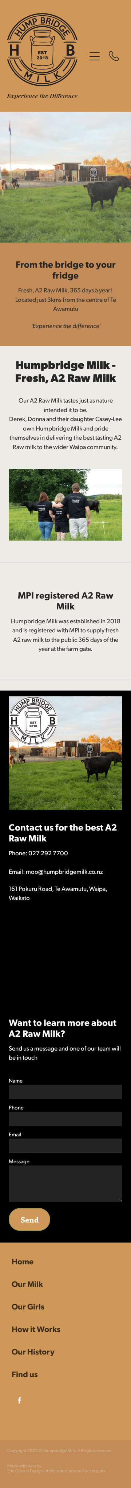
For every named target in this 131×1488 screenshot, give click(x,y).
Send (29, 1219)
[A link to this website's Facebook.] (19, 1400)
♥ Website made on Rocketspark (76, 1470)
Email (15, 1134)
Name (16, 1080)
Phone (16, 1107)
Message (19, 1161)
